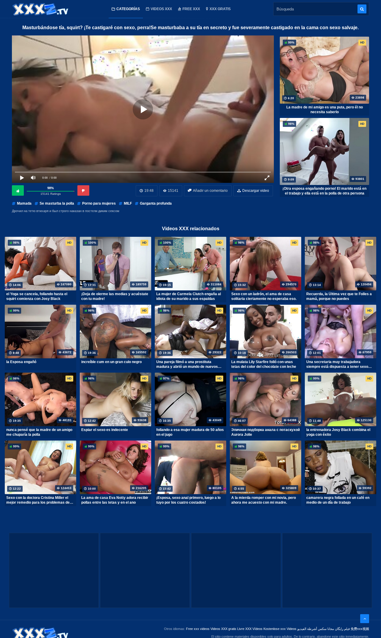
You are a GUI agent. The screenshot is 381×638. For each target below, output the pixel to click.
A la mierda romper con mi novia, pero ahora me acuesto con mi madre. (263, 500)
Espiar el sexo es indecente (104, 430)
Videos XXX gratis (223, 629)
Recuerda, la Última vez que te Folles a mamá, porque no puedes (339, 296)
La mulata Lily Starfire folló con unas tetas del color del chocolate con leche (263, 364)
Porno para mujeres (99, 203)
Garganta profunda (156, 203)
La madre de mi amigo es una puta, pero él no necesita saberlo (324, 109)
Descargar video (255, 191)
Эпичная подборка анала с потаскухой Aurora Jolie (265, 432)
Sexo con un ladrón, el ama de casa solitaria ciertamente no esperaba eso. (263, 296)
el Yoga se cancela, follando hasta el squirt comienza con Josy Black (36, 296)
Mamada (24, 203)
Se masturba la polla (57, 203)
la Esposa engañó (21, 362)
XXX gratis (220, 9)
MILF (128, 203)
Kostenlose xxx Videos (279, 629)
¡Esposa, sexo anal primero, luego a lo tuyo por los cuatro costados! (188, 500)
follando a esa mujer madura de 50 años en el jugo (190, 432)
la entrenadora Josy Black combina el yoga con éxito (338, 432)
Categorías (128, 9)
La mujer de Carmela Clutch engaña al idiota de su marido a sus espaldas (188, 296)
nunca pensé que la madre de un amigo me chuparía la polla (39, 432)
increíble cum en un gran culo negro (111, 362)
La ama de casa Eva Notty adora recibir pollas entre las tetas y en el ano (114, 500)
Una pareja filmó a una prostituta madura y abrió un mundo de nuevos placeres (187, 364)
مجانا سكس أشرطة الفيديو (315, 629)
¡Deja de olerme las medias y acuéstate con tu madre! (114, 296)
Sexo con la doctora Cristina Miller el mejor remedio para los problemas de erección (38, 500)
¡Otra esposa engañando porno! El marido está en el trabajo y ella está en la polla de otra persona (324, 190)
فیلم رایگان (342, 629)
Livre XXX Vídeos (250, 629)
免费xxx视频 (360, 629)
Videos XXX (161, 9)
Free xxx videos (198, 629)
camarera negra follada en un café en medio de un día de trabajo (337, 500)
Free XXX (191, 9)
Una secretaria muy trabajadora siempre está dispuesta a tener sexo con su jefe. (337, 364)
